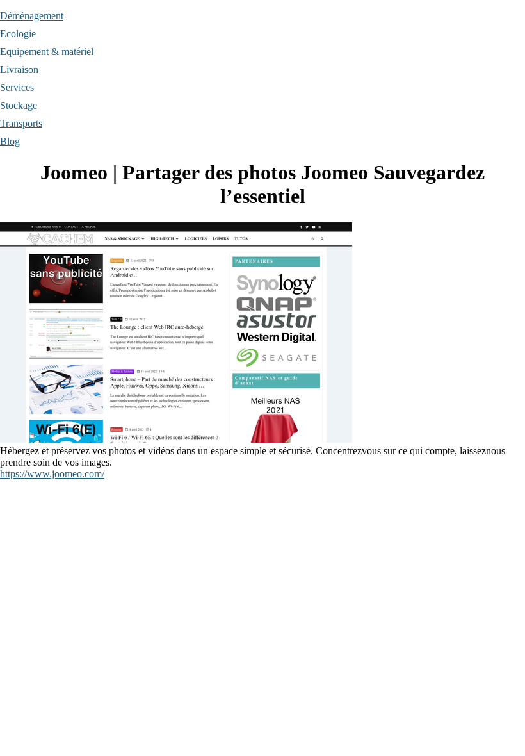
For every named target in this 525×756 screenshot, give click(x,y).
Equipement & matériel (46, 51)
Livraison (19, 69)
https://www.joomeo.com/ (52, 473)
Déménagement (31, 15)
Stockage (18, 105)
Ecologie (18, 33)
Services (17, 87)
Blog (10, 141)
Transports (21, 123)
